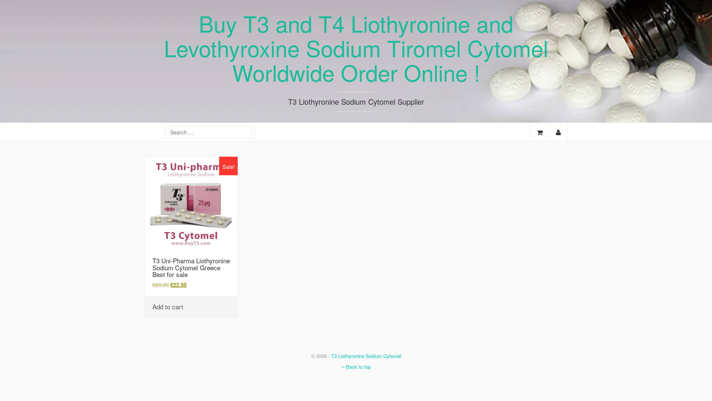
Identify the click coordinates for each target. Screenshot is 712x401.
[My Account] (558, 132)
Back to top (358, 366)
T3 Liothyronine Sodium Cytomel (366, 355)
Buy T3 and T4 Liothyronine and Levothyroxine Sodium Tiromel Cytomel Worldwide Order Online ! (356, 47)
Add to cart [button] (167, 306)
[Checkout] (540, 132)
